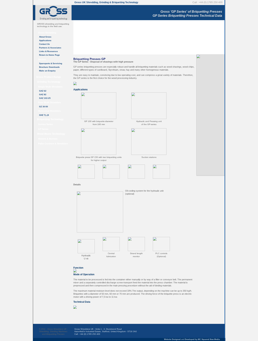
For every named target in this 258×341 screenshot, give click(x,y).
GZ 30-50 (43, 106)
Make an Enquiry (47, 71)
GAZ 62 (42, 91)
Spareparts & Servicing (50, 63)
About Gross (45, 37)
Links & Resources (48, 51)
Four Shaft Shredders (49, 102)
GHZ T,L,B (44, 115)
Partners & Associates (50, 48)
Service (42, 59)
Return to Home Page (49, 55)
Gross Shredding (47, 32)
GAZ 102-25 (45, 98)
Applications (45, 40)
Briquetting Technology (50, 119)
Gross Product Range (48, 77)
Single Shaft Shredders (50, 87)
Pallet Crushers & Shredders (53, 143)
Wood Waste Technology (51, 133)
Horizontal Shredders (49, 111)
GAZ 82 (42, 94)
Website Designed (172, 339)
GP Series (43, 129)
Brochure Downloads (49, 67)
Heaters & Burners (47, 139)
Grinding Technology (48, 81)
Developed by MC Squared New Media (202, 339)
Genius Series (45, 124)
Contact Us (44, 44)
